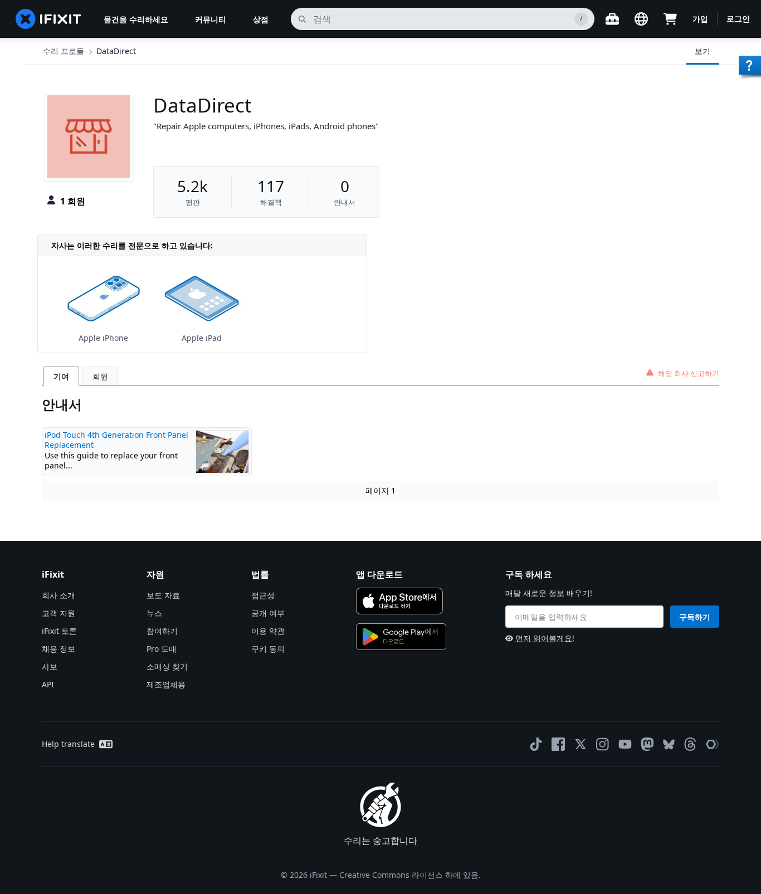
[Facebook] (558, 744)
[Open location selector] (641, 19)
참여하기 (162, 631)
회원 (100, 376)
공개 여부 (268, 613)
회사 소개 (58, 595)
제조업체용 (166, 684)
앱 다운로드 (379, 574)
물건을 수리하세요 (136, 19)
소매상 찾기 (167, 666)
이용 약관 (268, 631)
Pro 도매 (162, 648)
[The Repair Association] (712, 744)
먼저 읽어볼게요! (544, 638)
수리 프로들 (63, 51)
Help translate (68, 744)
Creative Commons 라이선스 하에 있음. (410, 874)
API (48, 684)
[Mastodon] (647, 744)
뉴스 (154, 613)
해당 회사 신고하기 (688, 373)
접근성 (263, 595)
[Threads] (690, 744)
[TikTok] (536, 744)
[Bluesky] (669, 744)
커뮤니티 (210, 19)
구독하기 (694, 617)
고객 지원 (58, 613)
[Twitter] (580, 744)
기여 (61, 376)
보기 (702, 51)
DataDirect (116, 51)
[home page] (48, 19)
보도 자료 (163, 595)
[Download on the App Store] (399, 601)
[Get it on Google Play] (401, 636)
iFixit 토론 (59, 631)
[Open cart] (670, 19)
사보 (49, 666)
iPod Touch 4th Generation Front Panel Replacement (116, 439)
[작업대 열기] (612, 19)
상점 (261, 19)
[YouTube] (625, 744)
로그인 (738, 18)
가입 (700, 18)
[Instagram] (602, 744)
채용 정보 (58, 648)
